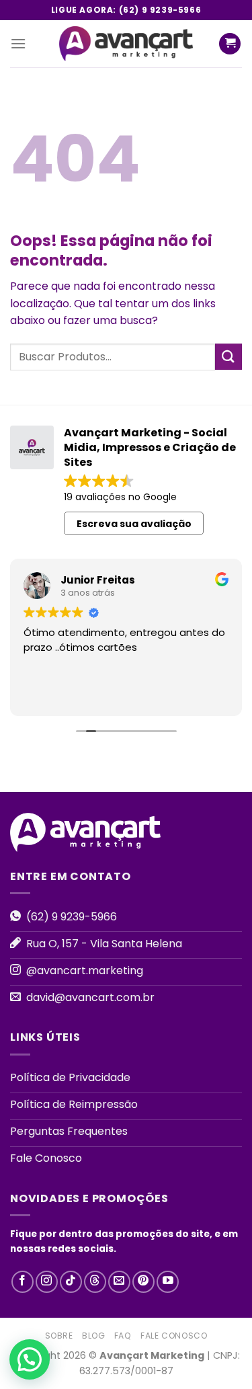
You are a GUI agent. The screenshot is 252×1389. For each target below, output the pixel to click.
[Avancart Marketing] (126, 43)
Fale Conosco (173, 1335)
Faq (123, 1335)
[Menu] (18, 43)
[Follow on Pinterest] (143, 1282)
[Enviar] (228, 357)
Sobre (59, 1335)
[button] (29, 1359)
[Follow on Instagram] (47, 1282)
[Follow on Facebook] (22, 1282)
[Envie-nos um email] (119, 1282)
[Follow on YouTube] (168, 1282)
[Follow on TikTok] (71, 1282)
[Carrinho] (230, 44)
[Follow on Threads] (95, 1282)
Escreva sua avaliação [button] (134, 523)
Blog (93, 1335)
